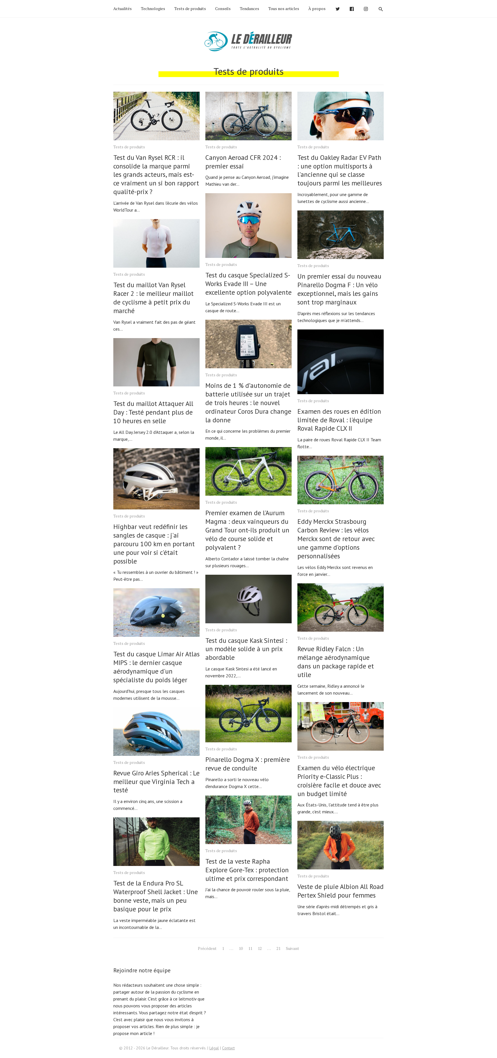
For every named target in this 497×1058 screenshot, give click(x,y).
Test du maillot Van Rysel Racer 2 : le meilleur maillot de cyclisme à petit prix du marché (153, 298)
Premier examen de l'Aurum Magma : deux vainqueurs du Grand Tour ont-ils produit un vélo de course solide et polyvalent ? (247, 530)
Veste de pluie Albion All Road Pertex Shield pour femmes (340, 890)
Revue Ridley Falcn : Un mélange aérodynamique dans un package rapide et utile (335, 662)
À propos (317, 8)
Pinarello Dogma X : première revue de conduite (247, 763)
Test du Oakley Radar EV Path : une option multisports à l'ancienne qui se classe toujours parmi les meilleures (339, 170)
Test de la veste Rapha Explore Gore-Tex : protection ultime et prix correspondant (247, 870)
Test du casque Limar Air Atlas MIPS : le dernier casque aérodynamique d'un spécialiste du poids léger (156, 667)
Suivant (292, 948)
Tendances (249, 8)
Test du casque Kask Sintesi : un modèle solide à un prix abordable (246, 649)
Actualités (122, 8)
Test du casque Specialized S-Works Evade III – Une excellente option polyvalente (248, 283)
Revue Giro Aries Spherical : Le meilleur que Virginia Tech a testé (156, 781)
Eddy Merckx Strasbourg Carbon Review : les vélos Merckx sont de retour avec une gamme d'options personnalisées (335, 538)
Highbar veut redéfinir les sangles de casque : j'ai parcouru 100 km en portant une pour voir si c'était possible (154, 543)
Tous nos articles (283, 8)
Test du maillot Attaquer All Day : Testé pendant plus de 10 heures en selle (153, 412)
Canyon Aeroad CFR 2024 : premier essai (243, 161)
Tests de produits (190, 8)
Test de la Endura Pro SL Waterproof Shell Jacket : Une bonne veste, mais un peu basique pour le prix (155, 896)
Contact (228, 1048)
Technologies (153, 8)
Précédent (207, 948)
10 (241, 948)
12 (260, 948)
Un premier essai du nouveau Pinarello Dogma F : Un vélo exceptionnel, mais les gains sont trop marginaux (339, 289)
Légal (214, 1048)
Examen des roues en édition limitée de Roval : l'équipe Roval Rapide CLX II (339, 420)
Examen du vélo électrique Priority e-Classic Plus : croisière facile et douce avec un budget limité (339, 781)
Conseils (223, 8)
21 (278, 948)
